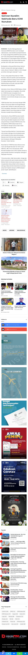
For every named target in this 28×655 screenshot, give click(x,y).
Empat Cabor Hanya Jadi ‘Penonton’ (20, 306)
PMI (11, 619)
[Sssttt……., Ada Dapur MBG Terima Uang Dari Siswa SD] (5, 543)
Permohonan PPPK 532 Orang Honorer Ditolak (19, 583)
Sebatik (22, 624)
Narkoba (11, 616)
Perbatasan (19, 616)
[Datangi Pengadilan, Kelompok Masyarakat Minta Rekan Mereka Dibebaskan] (5, 571)
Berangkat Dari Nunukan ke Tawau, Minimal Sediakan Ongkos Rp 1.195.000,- (18, 556)
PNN (17, 619)
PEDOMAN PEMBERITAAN (13, 647)
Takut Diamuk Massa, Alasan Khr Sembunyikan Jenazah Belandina (18, 577)
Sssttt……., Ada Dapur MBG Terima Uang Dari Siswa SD (18, 542)
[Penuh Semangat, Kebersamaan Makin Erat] (7, 286)
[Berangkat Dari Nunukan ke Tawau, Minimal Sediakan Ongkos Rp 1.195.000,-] (5, 557)
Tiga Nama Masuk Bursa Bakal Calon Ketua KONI (17, 201)
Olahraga (13, 10)
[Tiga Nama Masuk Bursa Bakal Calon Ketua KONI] (18, 196)
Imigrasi (15, 614)
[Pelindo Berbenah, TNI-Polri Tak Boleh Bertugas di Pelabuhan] (5, 536)
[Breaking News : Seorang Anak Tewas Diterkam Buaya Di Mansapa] (5, 564)
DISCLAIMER (23, 647)
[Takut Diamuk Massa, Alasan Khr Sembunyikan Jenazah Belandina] (5, 578)
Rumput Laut (5, 624)
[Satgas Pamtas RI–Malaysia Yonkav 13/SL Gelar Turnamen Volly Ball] (7, 301)
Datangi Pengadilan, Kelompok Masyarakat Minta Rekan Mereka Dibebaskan (18, 570)
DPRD (12, 611)
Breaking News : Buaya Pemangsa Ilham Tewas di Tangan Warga (18, 591)
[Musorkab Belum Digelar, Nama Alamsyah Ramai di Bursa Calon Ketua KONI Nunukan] (6, 212)
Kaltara (22, 614)
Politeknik (5, 621)
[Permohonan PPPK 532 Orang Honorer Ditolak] (5, 585)
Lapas (4, 616)
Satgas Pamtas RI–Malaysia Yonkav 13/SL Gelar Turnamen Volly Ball (7, 308)
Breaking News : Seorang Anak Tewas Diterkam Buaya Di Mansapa (18, 563)
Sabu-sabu (14, 624)
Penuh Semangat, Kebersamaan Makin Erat (6, 292)
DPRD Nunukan (6, 614)
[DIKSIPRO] (7, 2)
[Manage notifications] (3, 652)
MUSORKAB (21, 230)
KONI (5, 230)
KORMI (12, 230)
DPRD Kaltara (21, 611)
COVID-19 (5, 611)
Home (4, 10)
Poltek (12, 621)
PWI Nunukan (21, 621)
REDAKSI (4, 647)
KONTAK (14, 649)
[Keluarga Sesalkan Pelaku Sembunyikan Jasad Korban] (5, 599)
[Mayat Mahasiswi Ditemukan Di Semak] (5, 550)
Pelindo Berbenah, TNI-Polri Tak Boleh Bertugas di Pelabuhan (18, 536)
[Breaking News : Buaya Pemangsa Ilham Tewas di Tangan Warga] (5, 592)
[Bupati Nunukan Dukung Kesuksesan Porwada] (21, 286)
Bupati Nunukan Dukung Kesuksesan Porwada (20, 292)
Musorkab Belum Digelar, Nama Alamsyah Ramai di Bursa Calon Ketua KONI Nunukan (5, 218)
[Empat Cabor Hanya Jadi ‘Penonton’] (21, 301)
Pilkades (5, 619)
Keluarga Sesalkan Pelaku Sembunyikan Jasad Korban (18, 597)
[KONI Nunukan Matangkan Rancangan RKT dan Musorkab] (6, 196)
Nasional (8, 10)
